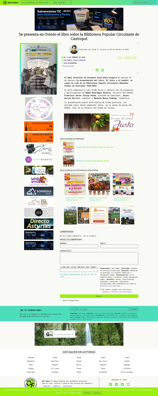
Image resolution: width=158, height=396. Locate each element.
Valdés (127, 361)
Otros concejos (79, 60)
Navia (79, 365)
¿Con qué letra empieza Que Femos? (78, 267)
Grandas (55, 372)
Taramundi (103, 372)
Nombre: (63, 243)
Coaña (55, 357)
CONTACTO (56, 386)
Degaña (55, 365)
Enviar (99, 296)
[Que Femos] (10, 2)
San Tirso (103, 361)
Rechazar (87, 393)
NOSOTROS (46, 386)
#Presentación (68, 66)
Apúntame (133, 309)
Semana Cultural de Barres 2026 (92, 160)
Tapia (103, 368)
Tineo (127, 357)
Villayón (127, 368)
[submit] (70, 2)
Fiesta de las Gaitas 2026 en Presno (122, 198)
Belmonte (31, 361)
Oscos (79, 368)
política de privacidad (110, 286)
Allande (31, 357)
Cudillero (55, 361)
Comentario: (66, 251)
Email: (103, 243)
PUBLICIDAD (67, 386)
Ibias (79, 357)
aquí (79, 393)
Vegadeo (127, 365)
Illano (79, 361)
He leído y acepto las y (117, 291)
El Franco (55, 368)
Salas (103, 357)
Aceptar (97, 393)
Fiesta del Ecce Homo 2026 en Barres (94, 147)
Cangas (31, 368)
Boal (31, 365)
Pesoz (79, 372)
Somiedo (103, 365)
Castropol (68, 60)
